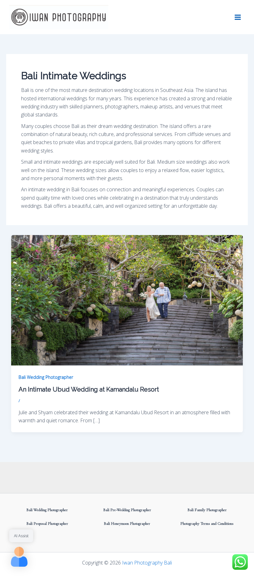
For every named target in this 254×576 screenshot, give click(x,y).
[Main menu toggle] (238, 17)
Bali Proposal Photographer (47, 523)
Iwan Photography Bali (147, 562)
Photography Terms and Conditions (207, 523)
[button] (19, 557)
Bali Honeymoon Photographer (127, 523)
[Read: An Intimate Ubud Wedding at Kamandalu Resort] (127, 299)
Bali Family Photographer (207, 509)
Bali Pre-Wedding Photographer (127, 509)
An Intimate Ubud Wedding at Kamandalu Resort (89, 389)
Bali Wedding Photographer (46, 377)
